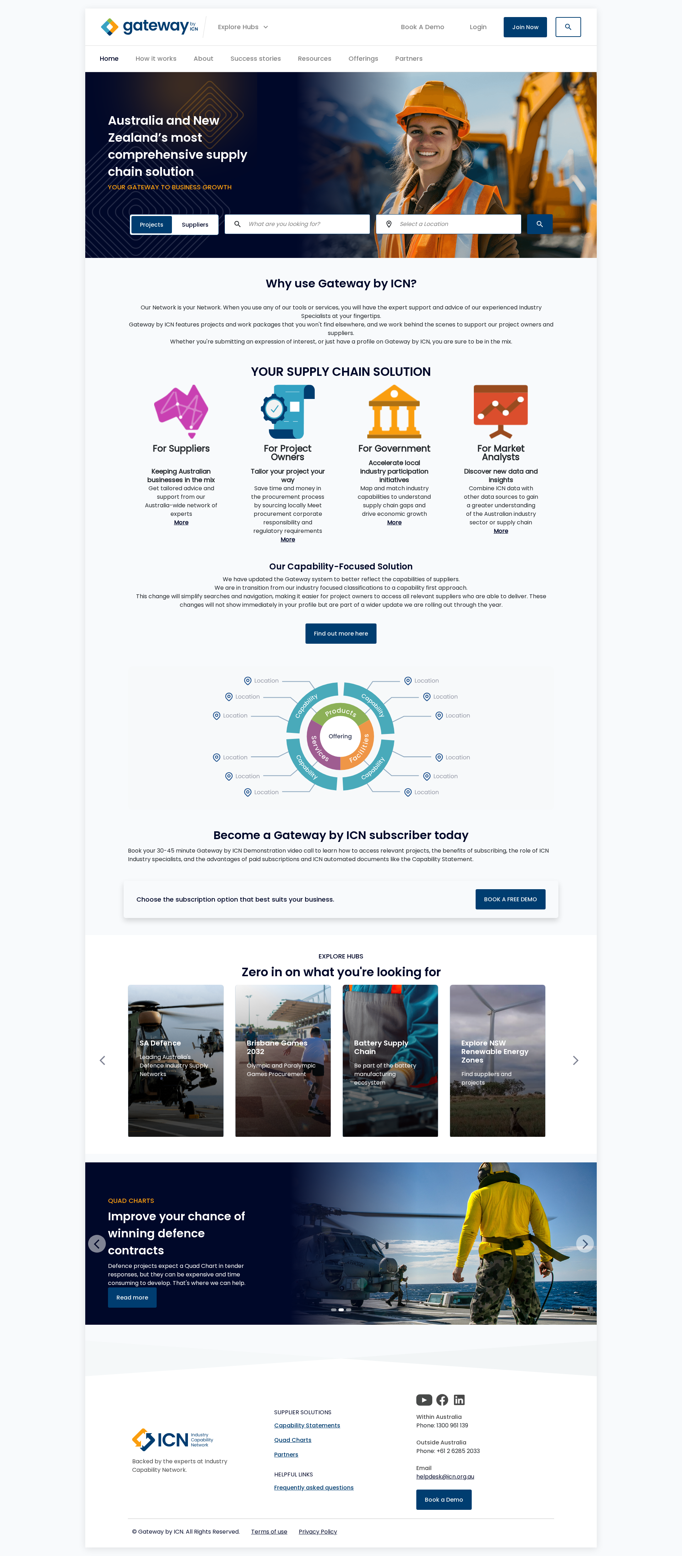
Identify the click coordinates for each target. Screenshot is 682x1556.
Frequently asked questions (314, 1488)
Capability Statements (307, 1425)
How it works (156, 58)
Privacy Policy (318, 1532)
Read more (132, 1280)
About (203, 58)
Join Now (525, 27)
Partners (409, 58)
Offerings (363, 58)
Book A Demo (422, 27)
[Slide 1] (341, 1309)
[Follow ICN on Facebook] (442, 1400)
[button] (244, 27)
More (181, 522)
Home (109, 58)
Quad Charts (293, 1440)
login (478, 26)
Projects (151, 225)
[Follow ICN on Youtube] (424, 1400)
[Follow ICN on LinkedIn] (459, 1400)
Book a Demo (444, 1500)
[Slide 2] (348, 1309)
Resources (314, 58)
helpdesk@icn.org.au (445, 1477)
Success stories (256, 58)
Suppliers (195, 225)
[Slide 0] (333, 1309)
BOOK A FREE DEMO (510, 899)
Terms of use (269, 1532)
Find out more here (341, 634)
